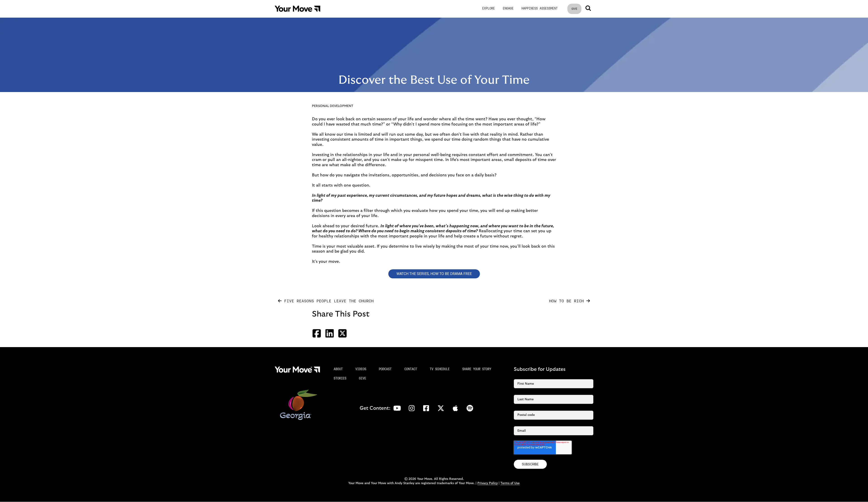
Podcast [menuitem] (385, 369)
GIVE (574, 8)
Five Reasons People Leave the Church (328, 301)
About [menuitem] (338, 369)
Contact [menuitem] (410, 369)
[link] (297, 9)
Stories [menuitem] (340, 378)
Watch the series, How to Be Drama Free (434, 274)
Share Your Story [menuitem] (476, 369)
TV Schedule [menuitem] (440, 369)
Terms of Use (510, 483)
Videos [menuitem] (360, 369)
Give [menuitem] (362, 378)
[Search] (588, 8)
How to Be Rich (567, 301)
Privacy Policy (487, 483)
